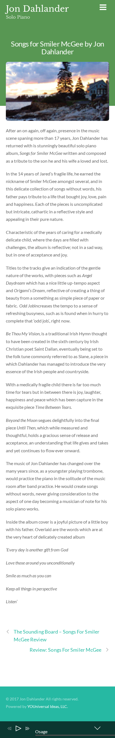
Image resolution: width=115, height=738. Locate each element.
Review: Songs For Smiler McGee (66, 650)
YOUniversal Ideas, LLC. (47, 706)
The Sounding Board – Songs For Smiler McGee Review (56, 635)
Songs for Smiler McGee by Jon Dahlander (57, 48)
